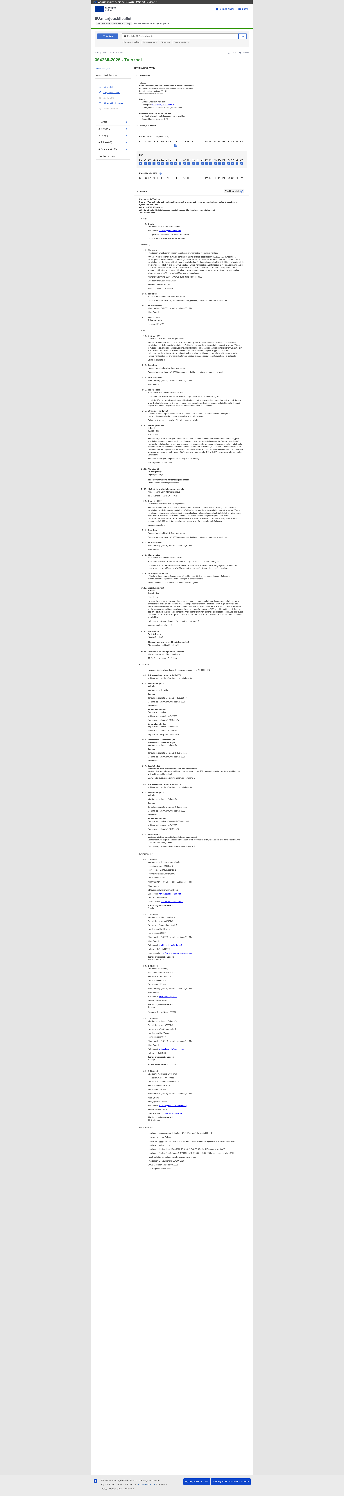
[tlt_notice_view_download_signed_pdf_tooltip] (175, 145)
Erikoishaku (165, 42)
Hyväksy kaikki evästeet (196, 1481)
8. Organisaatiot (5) (107, 149)
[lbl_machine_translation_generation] (160, 173)
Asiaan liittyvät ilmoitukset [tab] (107, 75)
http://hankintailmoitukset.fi (172, 1113)
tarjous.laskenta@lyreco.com (171, 1049)
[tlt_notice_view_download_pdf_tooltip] (140, 163)
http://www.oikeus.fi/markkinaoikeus (176, 953)
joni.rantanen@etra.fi (168, 996)
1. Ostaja (102, 122)
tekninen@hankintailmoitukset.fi (173, 1105)
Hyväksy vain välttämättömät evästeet (231, 1481)
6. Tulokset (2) (105, 142)
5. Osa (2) (103, 135)
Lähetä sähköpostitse (113, 103)
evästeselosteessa (146, 1484)
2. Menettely (104, 129)
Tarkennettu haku (150, 42)
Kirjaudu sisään (226, 9)
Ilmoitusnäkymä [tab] (103, 69)
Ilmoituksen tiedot (106, 156)
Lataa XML (108, 87)
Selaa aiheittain (180, 42)
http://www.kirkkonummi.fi (172, 901)
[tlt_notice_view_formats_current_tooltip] (241, 191)
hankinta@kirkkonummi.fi (163, 105)
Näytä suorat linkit (111, 92)
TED (96, 53)
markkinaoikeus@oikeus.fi (170, 945)
